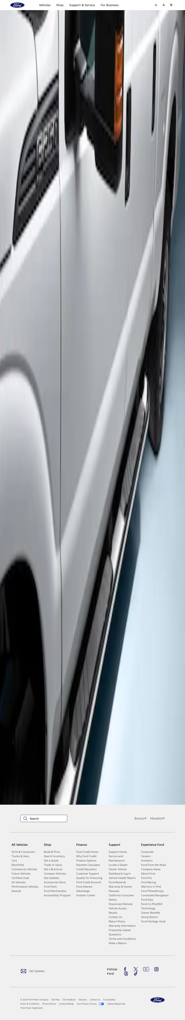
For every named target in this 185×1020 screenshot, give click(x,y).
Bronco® (141, 818)
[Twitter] (136, 969)
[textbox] (43, 818)
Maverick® (157, 818)
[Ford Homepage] (157, 1000)
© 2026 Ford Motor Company (34, 999)
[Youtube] (146, 969)
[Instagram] (156, 969)
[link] (55, 999)
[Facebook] (126, 969)
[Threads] (126, 973)
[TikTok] (136, 973)
